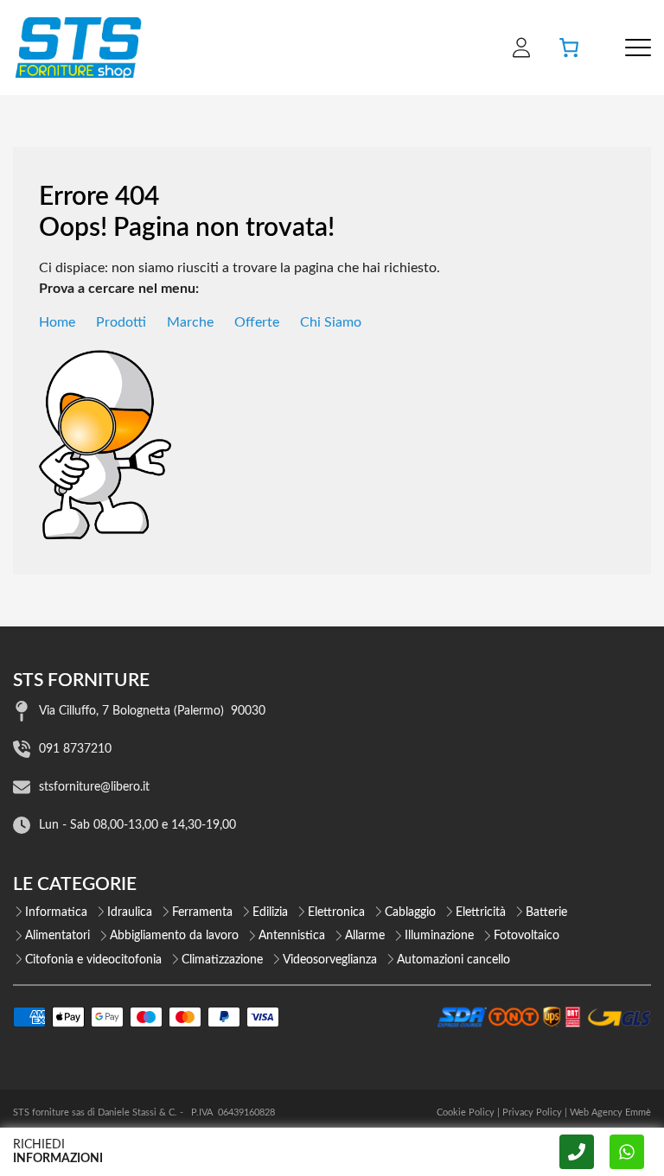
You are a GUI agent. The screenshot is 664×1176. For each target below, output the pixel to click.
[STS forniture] (77, 47)
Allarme (365, 936)
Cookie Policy (466, 1112)
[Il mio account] (521, 47)
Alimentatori (57, 936)
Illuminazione (439, 936)
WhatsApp (627, 1152)
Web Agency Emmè (610, 1112)
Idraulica (129, 912)
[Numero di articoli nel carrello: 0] (569, 47)
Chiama (576, 1152)
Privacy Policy (532, 1112)
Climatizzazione (222, 960)
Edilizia (270, 912)
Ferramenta (202, 912)
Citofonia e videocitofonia (93, 960)
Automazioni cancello (453, 960)
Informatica (56, 912)
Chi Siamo (330, 322)
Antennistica (292, 936)
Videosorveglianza (330, 960)
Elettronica (336, 912)
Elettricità (481, 912)
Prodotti (121, 322)
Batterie (546, 912)
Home (57, 322)
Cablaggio (410, 912)
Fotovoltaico (526, 936)
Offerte (256, 322)
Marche (190, 322)
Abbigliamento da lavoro (174, 936)
